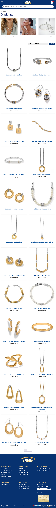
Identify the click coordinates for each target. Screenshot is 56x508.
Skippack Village (5, 472)
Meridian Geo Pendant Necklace (42, 174)
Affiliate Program (6, 476)
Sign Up (49, 488)
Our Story (4, 468)
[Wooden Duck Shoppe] (28, 2)
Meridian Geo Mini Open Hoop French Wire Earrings (14, 443)
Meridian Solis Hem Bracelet (14, 108)
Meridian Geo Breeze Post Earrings (14, 407)
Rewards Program (24, 488)
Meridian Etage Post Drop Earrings (14, 141)
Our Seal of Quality (6, 470)
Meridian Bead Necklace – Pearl (42, 209)
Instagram (44, 493)
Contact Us (40, 484)
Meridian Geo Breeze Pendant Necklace (42, 374)
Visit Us (3, 474)
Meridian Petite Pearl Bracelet (42, 308)
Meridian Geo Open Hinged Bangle (14, 374)
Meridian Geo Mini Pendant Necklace (42, 242)
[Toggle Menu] (2, 2)
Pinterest (41, 493)
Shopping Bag (51, 2)
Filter (52, 44)
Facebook (38, 493)
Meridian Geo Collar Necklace (42, 275)
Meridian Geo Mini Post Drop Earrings (14, 275)
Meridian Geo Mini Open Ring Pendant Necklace (42, 408)
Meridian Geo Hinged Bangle (42, 341)
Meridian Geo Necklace (42, 442)
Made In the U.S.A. (23, 474)
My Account (22, 484)
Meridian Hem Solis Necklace (14, 75)
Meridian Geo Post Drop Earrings (14, 209)
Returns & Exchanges (43, 470)
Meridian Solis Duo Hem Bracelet (42, 75)
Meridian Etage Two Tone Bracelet (42, 141)
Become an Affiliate (24, 486)
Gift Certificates (23, 472)
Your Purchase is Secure (44, 468)
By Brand (21, 468)
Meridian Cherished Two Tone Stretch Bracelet (14, 175)
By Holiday (22, 470)
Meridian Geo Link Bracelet (14, 308)
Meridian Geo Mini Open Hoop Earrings (14, 341)
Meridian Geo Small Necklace (14, 242)
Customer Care (5, 484)
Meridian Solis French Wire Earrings (42, 108)
